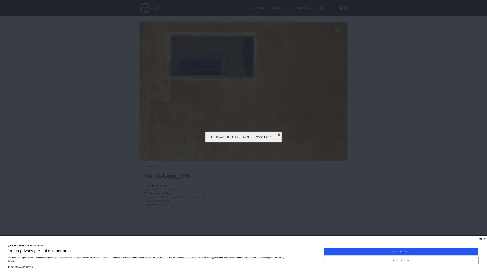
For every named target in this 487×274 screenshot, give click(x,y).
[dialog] (243, 255)
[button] (146, 267)
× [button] (484, 239)
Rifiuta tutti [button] (401, 260)
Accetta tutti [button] (401, 252)
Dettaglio (11, 261)
